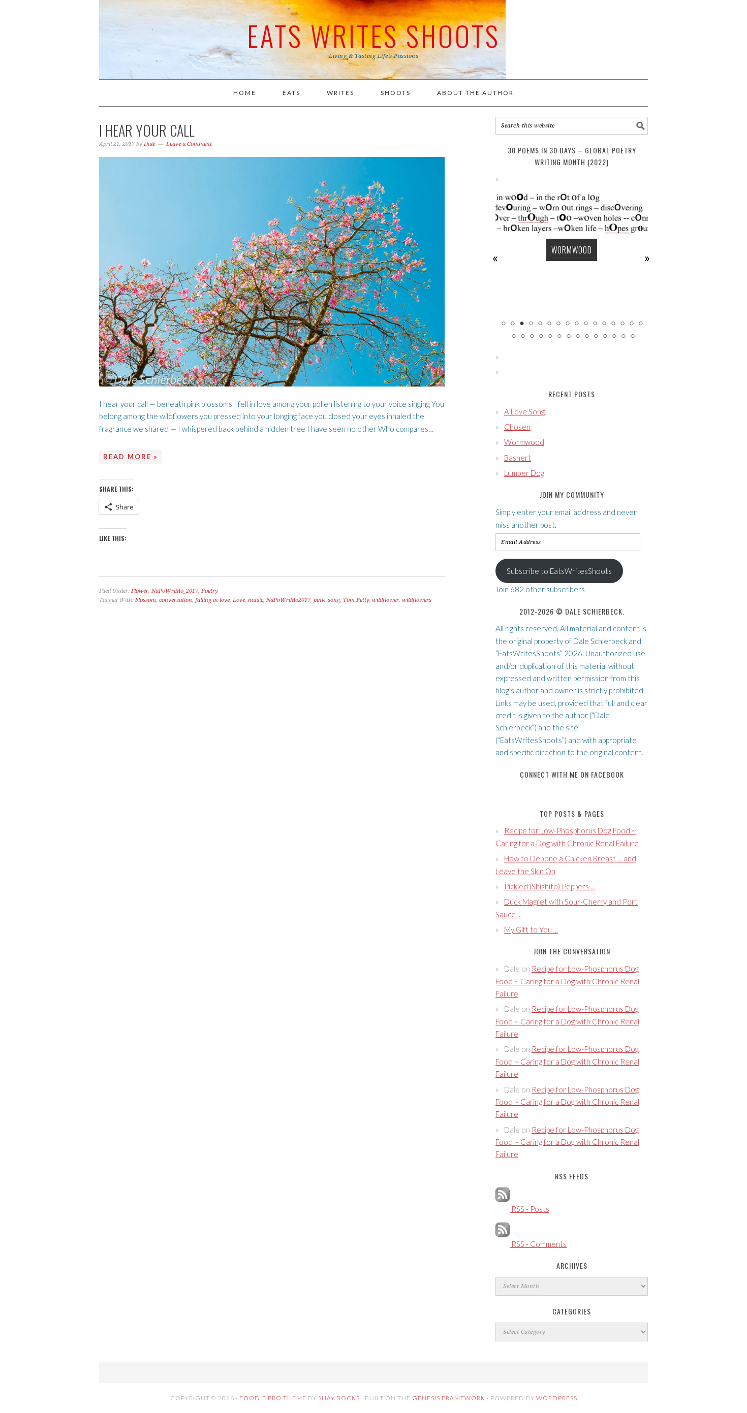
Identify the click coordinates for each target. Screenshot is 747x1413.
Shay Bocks (339, 1398)
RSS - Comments (538, 1243)
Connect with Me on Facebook (572, 774)
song (334, 600)
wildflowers (416, 600)
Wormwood (571, 250)
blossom (145, 600)
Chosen (517, 426)
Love (239, 600)
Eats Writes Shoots (373, 35)
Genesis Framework (448, 1398)
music (255, 600)
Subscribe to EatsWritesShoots (559, 570)
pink (319, 600)
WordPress (556, 1398)
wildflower (385, 600)
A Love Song (524, 411)
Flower (139, 591)
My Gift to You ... (531, 929)
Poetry (209, 591)
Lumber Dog (524, 472)
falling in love (212, 600)
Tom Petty (356, 600)
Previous (496, 258)
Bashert (517, 457)
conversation (175, 600)
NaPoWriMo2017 (288, 600)
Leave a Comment (189, 144)
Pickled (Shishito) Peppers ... (549, 886)
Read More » (130, 457)
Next (647, 258)
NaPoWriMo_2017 (174, 591)
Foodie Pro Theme (272, 1398)
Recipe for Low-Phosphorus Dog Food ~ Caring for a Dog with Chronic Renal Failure (567, 981)
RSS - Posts (529, 1208)
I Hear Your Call (147, 130)
